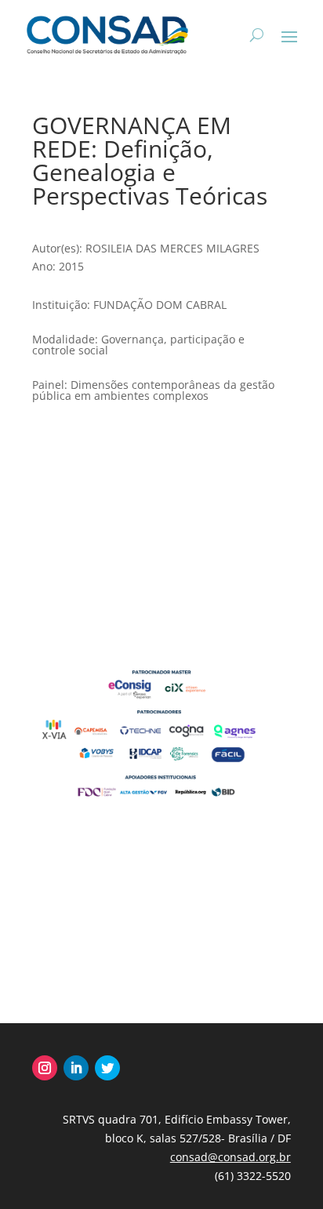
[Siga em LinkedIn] (76, 1067)
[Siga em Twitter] (107, 1067)
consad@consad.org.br (230, 1156)
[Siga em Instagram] (44, 1067)
